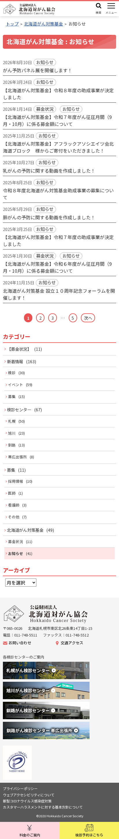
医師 (12, 493)
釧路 (12, 445)
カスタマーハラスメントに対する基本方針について (43, 807)
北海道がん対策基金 (25, 530)
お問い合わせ (20, 643)
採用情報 (15, 481)
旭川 (12, 433)
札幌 (12, 421)
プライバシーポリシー (20, 788)
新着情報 (15, 361)
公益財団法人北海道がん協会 (46, 614)
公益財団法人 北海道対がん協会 (29, 9)
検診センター (19, 409)
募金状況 (15, 541)
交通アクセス (72, 643)
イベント (15, 384)
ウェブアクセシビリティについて (28, 795)
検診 (12, 372)
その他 (13, 517)
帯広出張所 (17, 457)
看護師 (13, 505)
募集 (12, 396)
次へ (88, 318)
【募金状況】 (19, 349)
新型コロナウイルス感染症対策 (27, 801)
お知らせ (15, 553)
